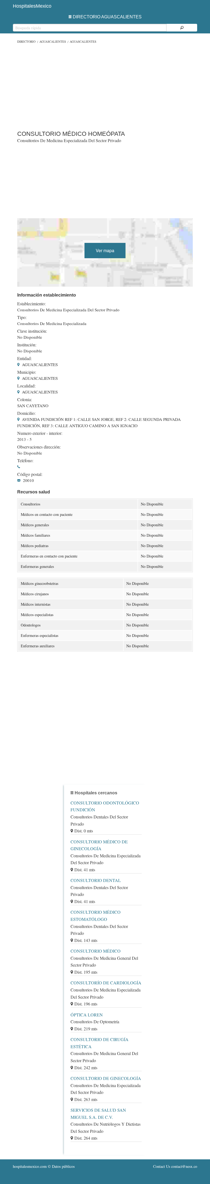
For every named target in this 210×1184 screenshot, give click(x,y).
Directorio (26, 41)
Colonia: (24, 399)
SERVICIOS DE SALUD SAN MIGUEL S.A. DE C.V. (98, 1113)
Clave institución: (32, 331)
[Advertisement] (105, 85)
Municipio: (26, 372)
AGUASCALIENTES (52, 41)
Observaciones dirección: (39, 447)
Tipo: (22, 317)
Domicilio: (26, 413)
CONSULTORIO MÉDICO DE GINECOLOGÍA (99, 845)
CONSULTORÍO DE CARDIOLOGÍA (106, 982)
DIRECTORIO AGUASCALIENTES (107, 17)
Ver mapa (105, 250)
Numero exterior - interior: (39, 433)
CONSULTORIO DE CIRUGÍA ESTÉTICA (100, 1042)
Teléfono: (25, 460)
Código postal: (29, 474)
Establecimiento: (31, 303)
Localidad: (26, 386)
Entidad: (24, 358)
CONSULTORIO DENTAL (96, 880)
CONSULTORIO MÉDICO (96, 951)
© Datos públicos (44, 1166)
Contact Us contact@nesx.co (175, 1166)
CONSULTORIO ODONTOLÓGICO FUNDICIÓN (105, 806)
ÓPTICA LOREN (87, 1015)
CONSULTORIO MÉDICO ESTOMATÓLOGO (96, 915)
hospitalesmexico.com (30, 1166)
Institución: (26, 345)
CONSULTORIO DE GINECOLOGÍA (106, 1078)
